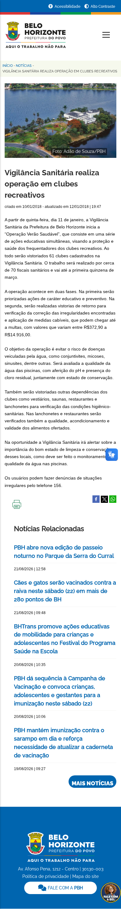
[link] (60, 888)
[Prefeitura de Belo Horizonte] (35, 31)
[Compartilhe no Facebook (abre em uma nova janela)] (96, 498)
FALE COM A (65, 887)
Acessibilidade (68, 6)
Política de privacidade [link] (45, 876)
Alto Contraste (103, 6)
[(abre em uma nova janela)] (104, 498)
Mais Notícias (92, 783)
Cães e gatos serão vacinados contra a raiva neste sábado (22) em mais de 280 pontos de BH (65, 591)
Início (7, 66)
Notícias (24, 66)
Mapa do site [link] (85, 876)
